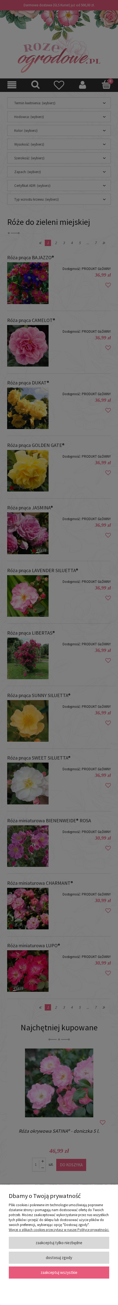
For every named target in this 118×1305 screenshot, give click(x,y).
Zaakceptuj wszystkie (59, 1272)
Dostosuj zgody (59, 1257)
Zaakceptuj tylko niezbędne (59, 1242)
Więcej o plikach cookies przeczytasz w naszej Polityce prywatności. (59, 1229)
